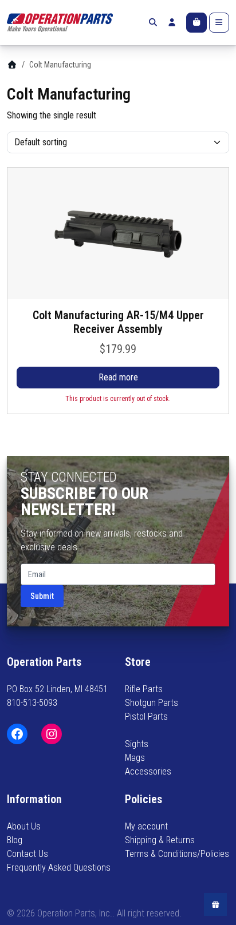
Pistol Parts (146, 716)
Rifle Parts (144, 689)
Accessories (148, 771)
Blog (14, 840)
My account (146, 826)
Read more (118, 377)
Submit (42, 596)
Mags (135, 757)
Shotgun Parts (151, 702)
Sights (136, 744)
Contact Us (27, 853)
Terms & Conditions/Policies (177, 853)
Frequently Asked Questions (59, 867)
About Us (24, 826)
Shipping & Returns (160, 840)
